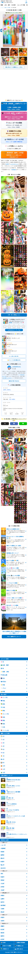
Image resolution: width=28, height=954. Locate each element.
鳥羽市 (2, 902)
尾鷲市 (2, 926)
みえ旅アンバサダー (7, 378)
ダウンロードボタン (14, 12)
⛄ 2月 (2, 739)
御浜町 (2, 932)
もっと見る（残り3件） (14, 356)
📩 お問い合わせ (19, 948)
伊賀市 (2, 917)
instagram (22, 374)
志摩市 (2, 899)
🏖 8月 (2, 759)
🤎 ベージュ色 (5, 730)
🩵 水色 (3, 707)
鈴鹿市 (2, 861)
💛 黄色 (3, 710)
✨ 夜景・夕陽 (5, 671)
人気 (5, 5)
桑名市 (2, 858)
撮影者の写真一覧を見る (14, 381)
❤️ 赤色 (3, 717)
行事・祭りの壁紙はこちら (14, 314)
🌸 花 (2, 661)
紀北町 (2, 929)
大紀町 (2, 890)
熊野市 (2, 936)
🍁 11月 (3, 769)
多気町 (2, 886)
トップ (2, 7)
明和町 (2, 880)
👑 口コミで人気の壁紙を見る (14, 360)
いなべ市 (3, 845)
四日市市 (3, 868)
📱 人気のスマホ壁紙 (6, 945)
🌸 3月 (2, 743)
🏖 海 (2, 668)
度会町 (2, 912)
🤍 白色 (3, 727)
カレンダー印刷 (21, 5)
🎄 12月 (3, 772)
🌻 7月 (2, 756)
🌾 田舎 (3, 685)
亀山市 (2, 865)
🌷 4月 (2, 746)
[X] (13, 368)
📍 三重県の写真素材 (20, 942)
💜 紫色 (3, 720)
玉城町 (2, 908)
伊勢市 (2, 895)
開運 (2, 5)
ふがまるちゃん (14, 164)
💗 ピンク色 (4, 697)
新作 (9, 5)
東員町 (2, 851)
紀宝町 (2, 939)
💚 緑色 (3, 704)
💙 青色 (3, 700)
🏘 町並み (3, 681)
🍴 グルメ (3, 688)
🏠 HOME (3, 942)
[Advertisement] (14, 84)
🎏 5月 (2, 749)
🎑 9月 (2, 762)
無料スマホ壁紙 (7, 7)
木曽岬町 (3, 848)
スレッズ (4, 376)
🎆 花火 (3, 678)
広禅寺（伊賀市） (7, 389)
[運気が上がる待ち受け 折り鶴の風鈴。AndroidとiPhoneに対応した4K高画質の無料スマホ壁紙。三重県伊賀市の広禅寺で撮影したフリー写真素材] (14, 30)
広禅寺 (7, 164)
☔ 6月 (2, 752)
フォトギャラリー (7, 2)
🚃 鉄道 (3, 691)
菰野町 (2, 855)
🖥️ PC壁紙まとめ (19, 945)
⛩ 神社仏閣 (4, 675)
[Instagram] (15, 368)
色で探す (14, 5)
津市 (2, 873)
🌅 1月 (2, 736)
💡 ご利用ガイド (5, 948)
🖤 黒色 (3, 723)
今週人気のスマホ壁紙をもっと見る (13, 67)
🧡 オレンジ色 (5, 714)
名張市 (2, 920)
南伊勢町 (3, 905)
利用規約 (13, 169)
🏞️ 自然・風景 (5, 665)
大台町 (2, 883)
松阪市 (2, 877)
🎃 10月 (3, 766)
